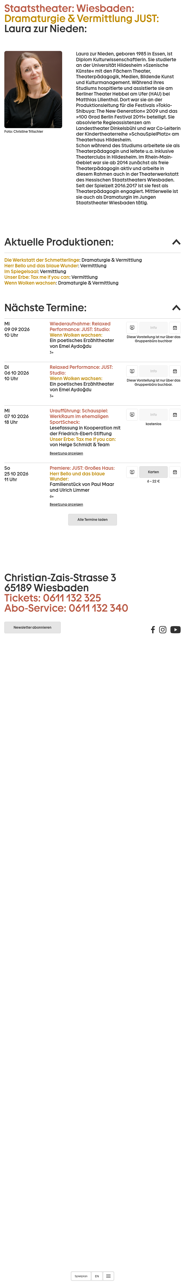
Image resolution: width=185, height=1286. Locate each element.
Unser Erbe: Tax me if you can (36, 277)
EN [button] (97, 1276)
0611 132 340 (98, 608)
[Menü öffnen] (108, 1276)
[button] (92, 242)
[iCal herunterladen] (175, 328)
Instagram (162, 629)
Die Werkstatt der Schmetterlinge (41, 260)
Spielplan (81, 1276)
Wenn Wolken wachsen (30, 283)
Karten (153, 472)
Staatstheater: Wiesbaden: (69, 8)
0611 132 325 (72, 598)
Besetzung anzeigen (66, 453)
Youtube (175, 629)
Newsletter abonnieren (32, 627)
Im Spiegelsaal (21, 271)
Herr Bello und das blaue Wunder (41, 266)
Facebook (153, 629)
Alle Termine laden (92, 519)
